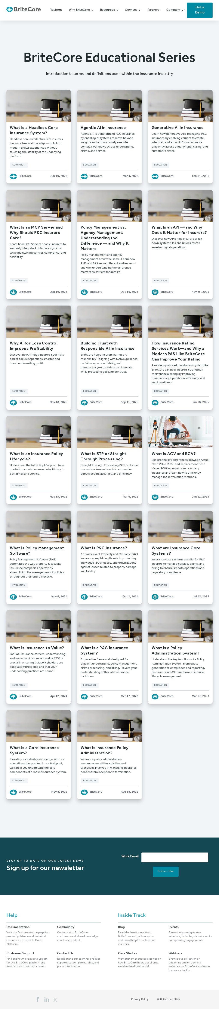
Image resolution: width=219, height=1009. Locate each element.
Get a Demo (200, 10)
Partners (154, 10)
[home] (23, 10)
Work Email (130, 856)
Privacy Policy (140, 999)
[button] (81, 10)
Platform (56, 10)
